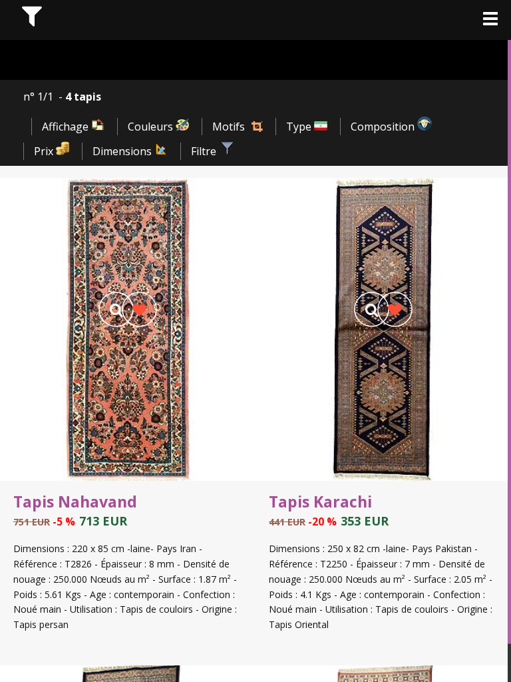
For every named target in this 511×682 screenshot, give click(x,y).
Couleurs (152, 126)
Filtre (205, 151)
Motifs (228, 126)
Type (300, 126)
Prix (45, 151)
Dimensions (123, 151)
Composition (384, 126)
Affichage (66, 126)
